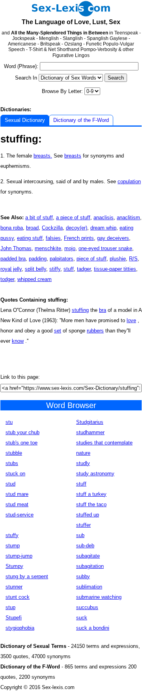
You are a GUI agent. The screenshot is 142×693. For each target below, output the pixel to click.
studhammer (90, 432)
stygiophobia (20, 628)
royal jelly (11, 269)
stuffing (80, 310)
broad (32, 228)
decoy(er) (76, 228)
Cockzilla (52, 228)
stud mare (17, 494)
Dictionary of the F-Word (81, 120)
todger (7, 279)
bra (102, 310)
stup (10, 607)
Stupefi (14, 618)
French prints (79, 238)
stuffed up (87, 515)
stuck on (15, 474)
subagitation (90, 566)
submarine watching (98, 597)
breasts (72, 156)
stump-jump (19, 556)
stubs (12, 463)
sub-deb (85, 546)
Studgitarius (89, 422)
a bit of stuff (39, 217)
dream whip (103, 228)
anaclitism (128, 217)
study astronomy (95, 474)
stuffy (12, 535)
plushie (118, 259)
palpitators (61, 259)
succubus (87, 607)
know (18, 341)
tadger (84, 269)
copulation (129, 181)
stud (10, 484)
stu (9, 422)
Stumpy (14, 566)
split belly (35, 269)
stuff (69, 269)
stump (13, 546)
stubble (14, 453)
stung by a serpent (27, 576)
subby (83, 576)
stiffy (54, 269)
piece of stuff (91, 259)
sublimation (89, 587)
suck (81, 618)
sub (80, 535)
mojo (69, 248)
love (131, 320)
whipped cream (34, 279)
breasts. (43, 156)
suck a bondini (92, 628)
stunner (14, 587)
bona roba (11, 228)
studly (83, 463)
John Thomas (16, 248)
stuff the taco (91, 504)
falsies (53, 238)
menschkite (48, 248)
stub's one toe (21, 443)
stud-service (20, 515)
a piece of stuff (73, 217)
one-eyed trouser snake (105, 248)
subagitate (88, 556)
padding (38, 259)
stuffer (83, 525)
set (57, 331)
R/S (133, 259)
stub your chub (22, 432)
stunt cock (18, 597)
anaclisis (103, 217)
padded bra (13, 259)
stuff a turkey (91, 494)
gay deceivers (113, 238)
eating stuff (30, 238)
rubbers (95, 331)
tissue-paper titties (115, 269)
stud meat (17, 504)
